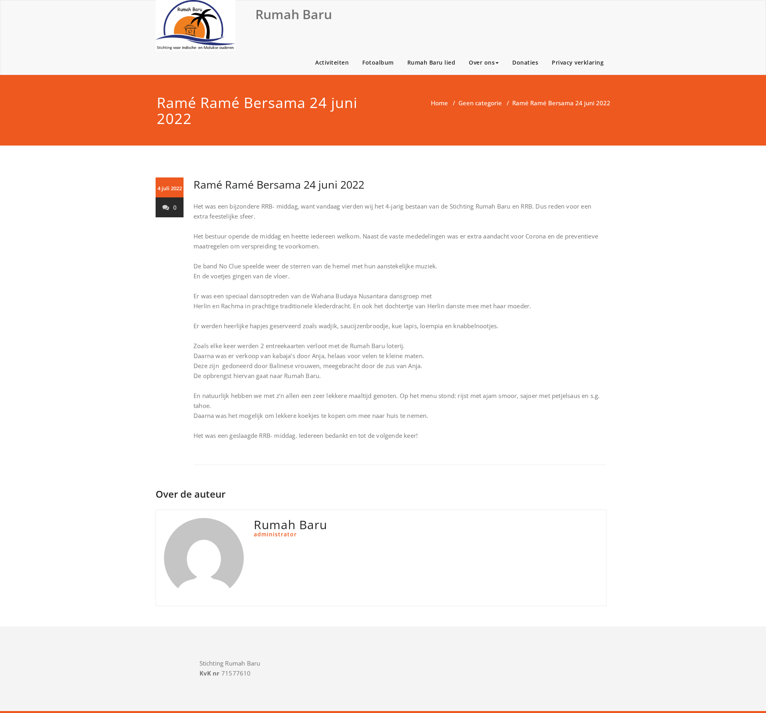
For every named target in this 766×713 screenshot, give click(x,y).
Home (439, 103)
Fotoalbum (378, 62)
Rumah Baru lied (431, 62)
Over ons (482, 62)
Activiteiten (332, 62)
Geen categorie (480, 103)
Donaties (525, 62)
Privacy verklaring (578, 62)
